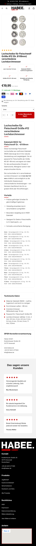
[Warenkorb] (33, 8)
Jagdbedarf (5, 479)
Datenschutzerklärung (9, 511)
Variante (4, 106)
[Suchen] (6, 8)
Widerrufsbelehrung (8, 514)
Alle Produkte (6, 493)
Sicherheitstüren (7, 486)
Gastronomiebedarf (8, 483)
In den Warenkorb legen (25, 115)
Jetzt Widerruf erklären (9, 518)
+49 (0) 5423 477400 (8, 466)
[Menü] (2, 8)
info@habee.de (6, 468)
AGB (3, 504)
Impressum (5, 507)
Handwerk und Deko (8, 489)
